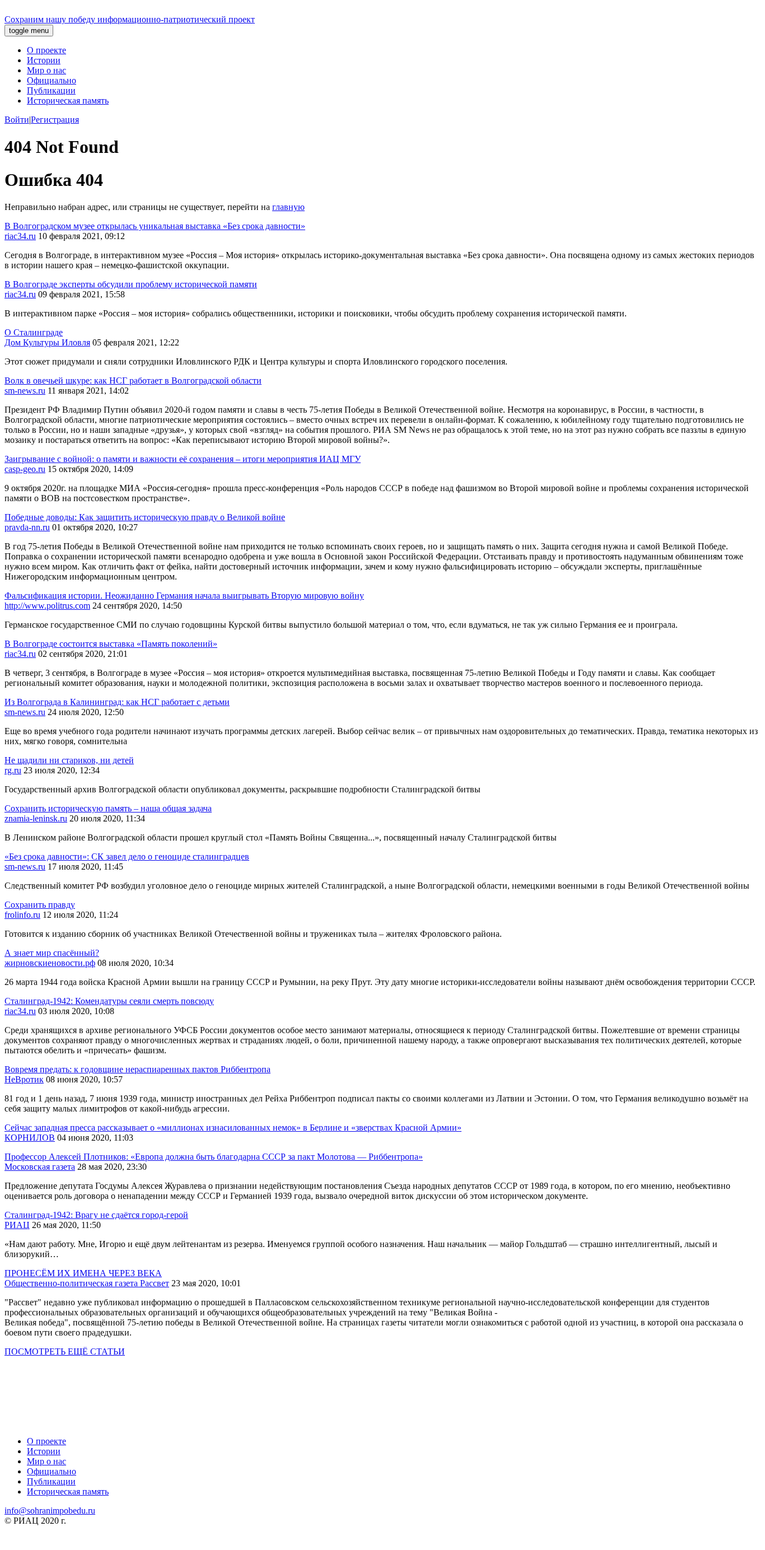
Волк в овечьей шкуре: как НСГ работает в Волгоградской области (133, 380)
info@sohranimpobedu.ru (49, 1510)
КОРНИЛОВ (29, 1137)
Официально (51, 80)
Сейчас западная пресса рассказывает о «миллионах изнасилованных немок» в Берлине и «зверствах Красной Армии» (232, 1127)
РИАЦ (17, 1225)
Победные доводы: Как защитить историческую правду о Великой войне (144, 517)
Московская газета (39, 1166)
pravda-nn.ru (27, 527)
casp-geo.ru (24, 469)
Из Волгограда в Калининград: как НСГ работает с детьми (117, 702)
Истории (43, 60)
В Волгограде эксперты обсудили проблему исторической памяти (130, 284)
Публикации (51, 90)
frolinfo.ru (22, 914)
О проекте (46, 50)
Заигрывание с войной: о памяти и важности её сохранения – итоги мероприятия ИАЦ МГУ (182, 459)
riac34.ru (20, 236)
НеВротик (24, 1079)
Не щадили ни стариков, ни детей (69, 760)
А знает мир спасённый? (51, 953)
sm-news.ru (24, 390)
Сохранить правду (39, 904)
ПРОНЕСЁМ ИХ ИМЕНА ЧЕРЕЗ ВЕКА (83, 1273)
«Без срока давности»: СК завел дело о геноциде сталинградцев (126, 856)
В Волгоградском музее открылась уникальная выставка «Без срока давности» (154, 226)
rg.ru (12, 770)
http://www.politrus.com (47, 605)
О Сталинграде (33, 332)
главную (288, 207)
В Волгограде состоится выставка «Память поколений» (110, 643)
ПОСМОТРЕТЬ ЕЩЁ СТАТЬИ (64, 1351)
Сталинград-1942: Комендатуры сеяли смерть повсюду (109, 1001)
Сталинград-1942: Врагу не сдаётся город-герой (96, 1215)
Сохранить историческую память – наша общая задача (108, 808)
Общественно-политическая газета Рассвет (86, 1283)
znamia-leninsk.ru (35, 818)
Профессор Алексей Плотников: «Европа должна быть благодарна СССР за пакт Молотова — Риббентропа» (213, 1156)
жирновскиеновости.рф (49, 963)
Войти (16, 119)
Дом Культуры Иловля (47, 342)
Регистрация (55, 119)
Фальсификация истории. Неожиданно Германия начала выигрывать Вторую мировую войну (184, 595)
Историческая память (68, 100)
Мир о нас (46, 70)
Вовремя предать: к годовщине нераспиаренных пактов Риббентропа (137, 1069)
